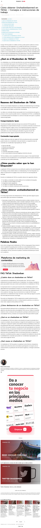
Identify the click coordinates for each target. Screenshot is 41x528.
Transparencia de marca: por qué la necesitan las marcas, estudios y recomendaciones (20, 508)
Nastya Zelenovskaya (5, 366)
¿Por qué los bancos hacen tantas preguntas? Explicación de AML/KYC (28, 508)
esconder (9, 19)
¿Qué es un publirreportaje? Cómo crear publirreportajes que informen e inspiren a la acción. (36, 509)
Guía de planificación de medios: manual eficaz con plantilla (12, 508)
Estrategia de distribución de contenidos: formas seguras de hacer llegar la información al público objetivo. (4, 509)
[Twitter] (19, 526)
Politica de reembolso (20, 524)
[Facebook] (18, 526)
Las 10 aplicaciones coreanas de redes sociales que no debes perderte (16, 463)
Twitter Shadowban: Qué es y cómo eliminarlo (11, 487)
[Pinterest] (21, 526)
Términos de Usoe (4, 524)
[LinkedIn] (1, 372)
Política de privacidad (11, 524)
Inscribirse (5, 269)
